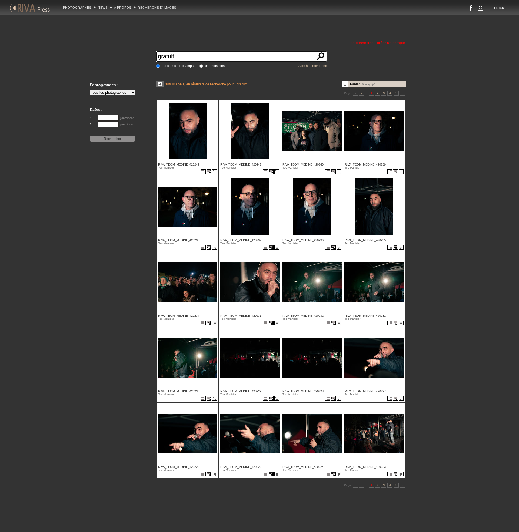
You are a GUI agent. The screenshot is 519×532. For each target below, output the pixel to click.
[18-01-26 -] (182, 158)
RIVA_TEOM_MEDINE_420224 (303, 467)
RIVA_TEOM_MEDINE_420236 (303, 240)
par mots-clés (215, 66)
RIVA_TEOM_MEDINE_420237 (240, 240)
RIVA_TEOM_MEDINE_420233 (240, 315)
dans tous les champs (178, 66)
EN (502, 7)
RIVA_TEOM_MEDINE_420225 (240, 467)
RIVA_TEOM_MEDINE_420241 (240, 164)
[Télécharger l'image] (209, 172)
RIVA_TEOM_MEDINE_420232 (303, 315)
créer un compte (391, 43)
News (103, 7)
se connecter (362, 43)
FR (496, 7)
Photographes (77, 7)
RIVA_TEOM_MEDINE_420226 (178, 467)
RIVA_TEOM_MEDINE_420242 (178, 164)
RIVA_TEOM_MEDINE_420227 (365, 391)
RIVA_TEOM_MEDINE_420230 (178, 391)
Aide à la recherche (312, 66)
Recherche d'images (157, 7)
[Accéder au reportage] (203, 172)
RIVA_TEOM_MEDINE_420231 (365, 315)
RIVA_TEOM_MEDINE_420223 (365, 467)
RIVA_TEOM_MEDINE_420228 (303, 391)
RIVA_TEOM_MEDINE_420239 (365, 164)
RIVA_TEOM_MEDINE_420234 (178, 315)
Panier (362, 84)
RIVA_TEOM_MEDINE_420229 (240, 391)
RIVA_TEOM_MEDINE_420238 (178, 240)
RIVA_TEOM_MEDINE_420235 (365, 240)
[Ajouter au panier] (215, 172)
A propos (122, 7)
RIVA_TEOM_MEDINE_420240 (303, 164)
